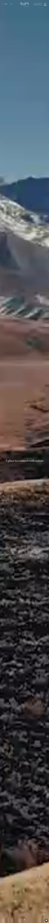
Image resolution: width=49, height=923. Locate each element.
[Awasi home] (24, 4)
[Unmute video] (24, 920)
